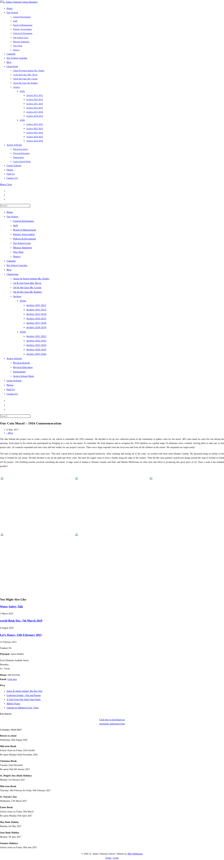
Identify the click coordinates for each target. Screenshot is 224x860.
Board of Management (24, 230)
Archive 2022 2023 (36, 340)
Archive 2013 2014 (36, 314)
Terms (108, 858)
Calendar (11, 261)
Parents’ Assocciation (24, 234)
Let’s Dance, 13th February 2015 (21, 635)
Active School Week (23, 376)
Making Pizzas (13, 703)
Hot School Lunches (17, 265)
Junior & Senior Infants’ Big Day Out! (24, 691)
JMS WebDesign (135, 854)
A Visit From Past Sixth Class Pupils (24, 699)
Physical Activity (21, 363)
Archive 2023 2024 (36, 345)
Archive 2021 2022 (36, 336)
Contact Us (12, 394)
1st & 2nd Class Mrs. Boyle (27, 283)
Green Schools (14, 380)
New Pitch (18, 252)
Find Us (11, 389)
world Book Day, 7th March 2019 (21, 620)
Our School (12, 216)
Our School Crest (22, 243)
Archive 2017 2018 (36, 323)
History (17, 256)
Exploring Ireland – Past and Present (24, 695)
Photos (10, 385)
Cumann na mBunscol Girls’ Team (23, 707)
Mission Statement (22, 247)
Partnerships (19, 371)
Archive (17, 296)
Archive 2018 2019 (36, 327)
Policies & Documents (24, 238)
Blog (9, 269)
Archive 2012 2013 (36, 309)
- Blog (10, 433)
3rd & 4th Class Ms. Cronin (27, 287)
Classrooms (12, 274)
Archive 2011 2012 (36, 305)
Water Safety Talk (11, 606)
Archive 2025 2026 (36, 354)
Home (10, 212)
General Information (23, 221)
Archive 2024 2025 (36, 349)
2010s (23, 300)
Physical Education (23, 367)
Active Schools (14, 358)
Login (116, 858)
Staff (15, 225)
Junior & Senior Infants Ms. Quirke (31, 278)
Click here (12, 679)
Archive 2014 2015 (36, 318)
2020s (23, 332)
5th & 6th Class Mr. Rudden (27, 292)
